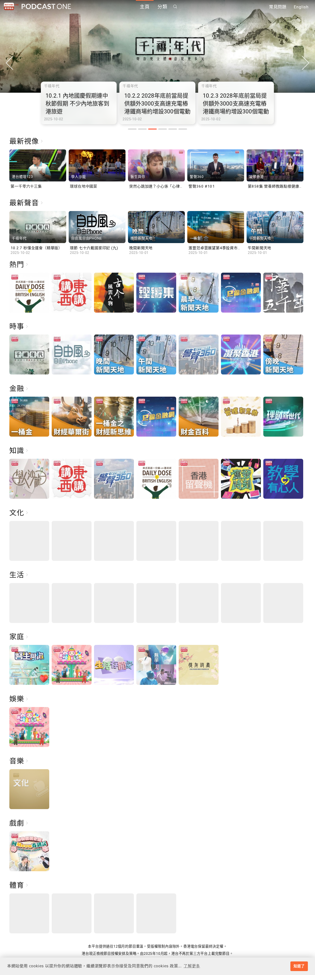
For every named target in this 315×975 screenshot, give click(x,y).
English (301, 6)
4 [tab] (162, 129)
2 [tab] (142, 129)
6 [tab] (182, 129)
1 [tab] (132, 129)
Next (305, 63)
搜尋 (175, 6)
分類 (162, 7)
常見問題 (277, 6)
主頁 (145, 7)
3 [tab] (152, 129)
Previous (9, 63)
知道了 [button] (299, 966)
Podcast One (46, 6)
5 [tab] (172, 129)
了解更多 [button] (192, 966)
